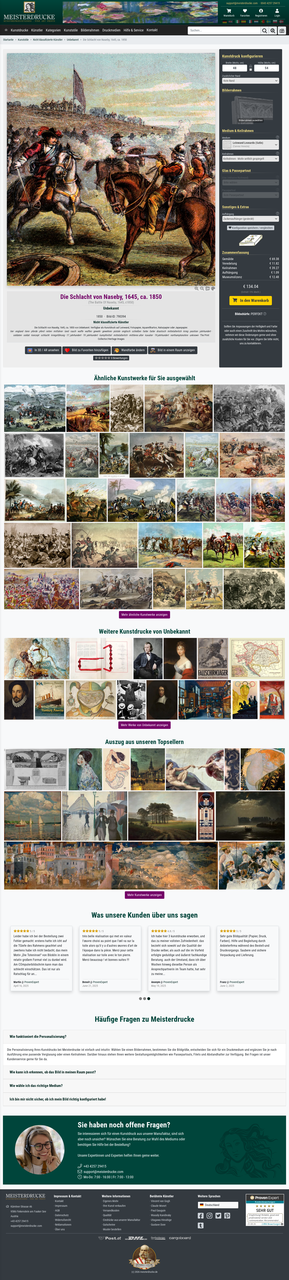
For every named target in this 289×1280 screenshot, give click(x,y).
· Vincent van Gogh (160, 1201)
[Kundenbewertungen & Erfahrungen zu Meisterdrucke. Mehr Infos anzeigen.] (265, 1210)
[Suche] (264, 31)
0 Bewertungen (119, 358)
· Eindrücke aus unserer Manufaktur (121, 1220)
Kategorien (53, 30)
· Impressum (60, 1206)
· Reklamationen (62, 1224)
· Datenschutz (61, 1215)
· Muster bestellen (111, 1229)
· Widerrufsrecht (62, 1220)
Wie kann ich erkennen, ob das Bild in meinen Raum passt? (53, 1072)
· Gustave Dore (158, 1224)
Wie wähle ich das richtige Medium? (36, 1085)
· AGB (57, 1210)
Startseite (8, 39)
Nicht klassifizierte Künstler (48, 39)
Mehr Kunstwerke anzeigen (144, 895)
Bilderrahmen (90, 30)
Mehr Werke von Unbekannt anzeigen (144, 725)
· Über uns (59, 1229)
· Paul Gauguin (158, 1210)
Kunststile (71, 30)
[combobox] (250, 81)
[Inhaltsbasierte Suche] (273, 31)
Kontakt (152, 30)
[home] (6, 30)
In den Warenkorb (253, 300)
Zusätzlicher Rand (231, 75)
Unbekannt (73, 39)
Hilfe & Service (134, 30)
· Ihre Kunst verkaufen (114, 1206)
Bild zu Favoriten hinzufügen (89, 350)
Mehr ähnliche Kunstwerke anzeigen (144, 615)
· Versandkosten (110, 1210)
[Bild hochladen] (282, 31)
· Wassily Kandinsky (160, 1215)
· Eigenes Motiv (110, 1201)
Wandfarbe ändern (132, 350)
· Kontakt (59, 1201)
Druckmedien (111, 30)
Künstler (37, 30)
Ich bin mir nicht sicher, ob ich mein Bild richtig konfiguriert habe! (58, 1099)
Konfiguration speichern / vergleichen (252, 227)
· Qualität (106, 1215)
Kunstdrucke (19, 30)
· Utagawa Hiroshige (161, 1220)
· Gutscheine (108, 1224)
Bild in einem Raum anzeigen (175, 350)
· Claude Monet (158, 1206)
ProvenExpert (31, 982)
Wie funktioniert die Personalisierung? (38, 1036)
